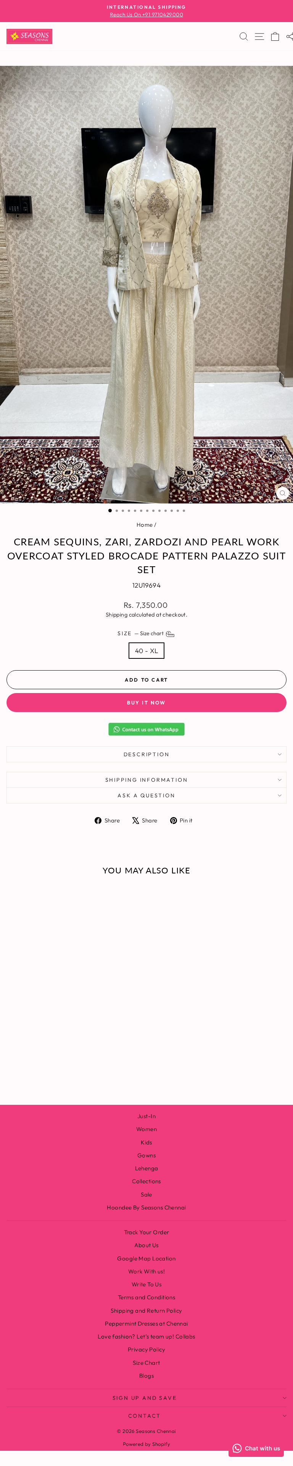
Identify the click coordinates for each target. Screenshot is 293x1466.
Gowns (146, 1155)
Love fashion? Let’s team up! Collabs (146, 1336)
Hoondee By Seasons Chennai (146, 1207)
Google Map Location (146, 1258)
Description (147, 754)
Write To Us (147, 1284)
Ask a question (146, 795)
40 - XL (146, 651)
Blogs (146, 1375)
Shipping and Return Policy (146, 1310)
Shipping (116, 614)
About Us (146, 1245)
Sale (146, 1194)
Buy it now (146, 703)
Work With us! (146, 1271)
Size (141, 633)
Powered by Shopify (147, 1444)
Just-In (146, 1116)
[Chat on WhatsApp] (146, 729)
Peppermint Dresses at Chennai (146, 1323)
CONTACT (144, 1415)
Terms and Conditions (146, 1297)
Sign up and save (145, 1397)
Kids (146, 1142)
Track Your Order (146, 1232)
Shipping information (146, 779)
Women (146, 1129)
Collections (146, 1181)
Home (145, 524)
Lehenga (146, 1168)
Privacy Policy (146, 1349)
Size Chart (146, 1362)
